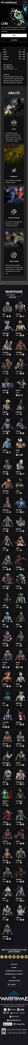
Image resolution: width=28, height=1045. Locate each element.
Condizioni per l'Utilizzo (14, 971)
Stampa (14, 967)
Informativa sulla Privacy (14, 974)
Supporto (14, 964)
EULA (14, 977)
